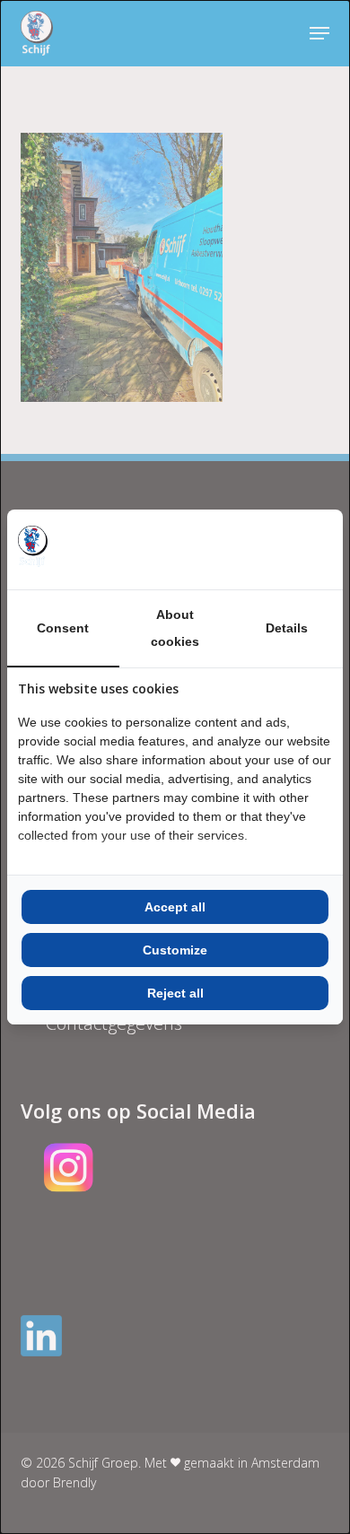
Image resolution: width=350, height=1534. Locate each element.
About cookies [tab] (175, 628)
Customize (175, 950)
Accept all (175, 907)
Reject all (175, 993)
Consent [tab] (63, 628)
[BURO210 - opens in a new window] (264, 549)
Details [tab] (287, 628)
